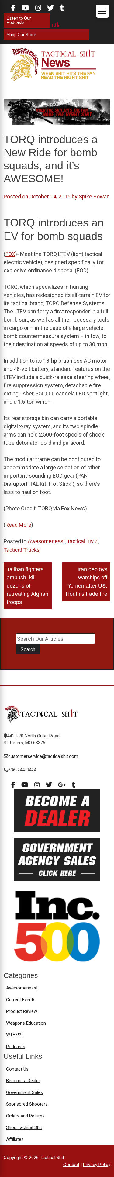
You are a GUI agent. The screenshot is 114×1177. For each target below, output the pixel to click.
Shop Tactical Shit (24, 1127)
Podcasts (15, 1046)
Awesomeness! (46, 541)
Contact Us (17, 1069)
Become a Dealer (23, 1080)
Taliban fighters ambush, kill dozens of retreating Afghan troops (27, 585)
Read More (18, 525)
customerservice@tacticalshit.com (43, 756)
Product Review (21, 1011)
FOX (10, 254)
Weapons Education (26, 1023)
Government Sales (24, 1092)
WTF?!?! (14, 1034)
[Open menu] (102, 11)
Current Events (21, 1000)
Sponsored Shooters (27, 1104)
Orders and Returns (25, 1116)
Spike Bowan (94, 196)
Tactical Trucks (22, 550)
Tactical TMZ (82, 541)
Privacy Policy (96, 1164)
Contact (71, 1164)
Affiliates (15, 1139)
